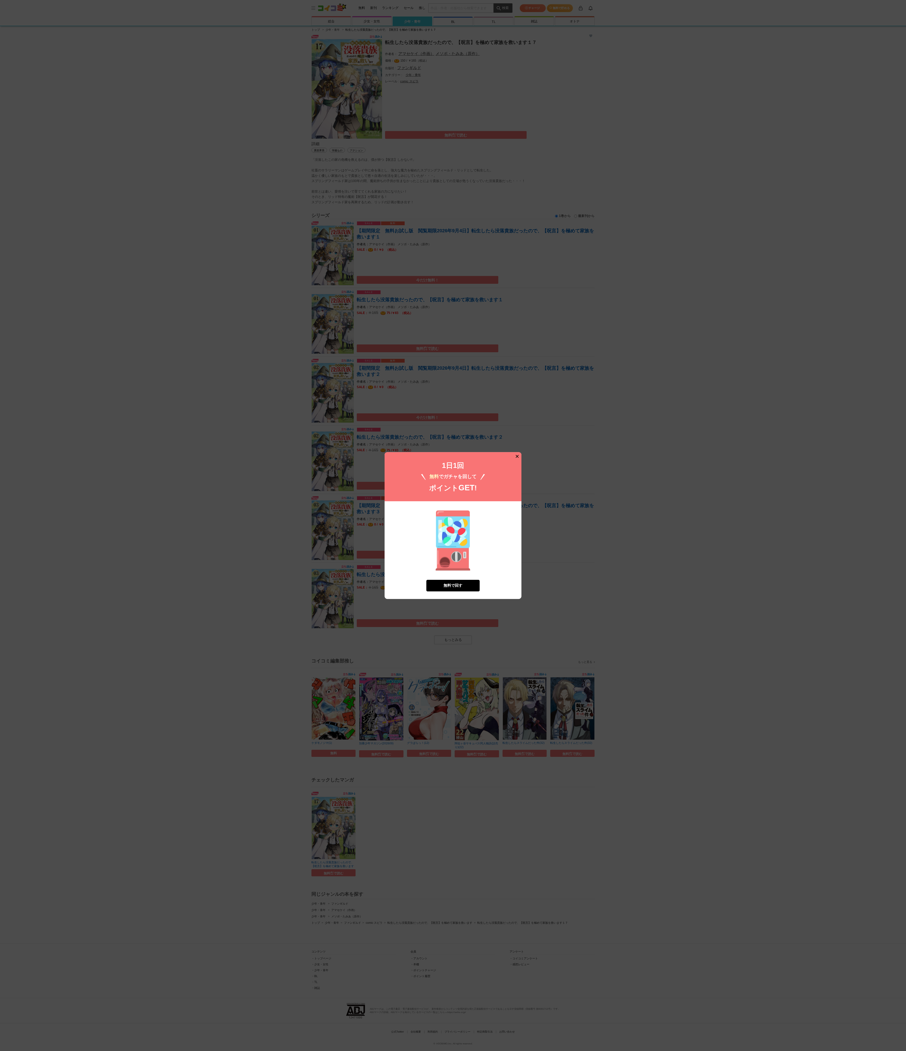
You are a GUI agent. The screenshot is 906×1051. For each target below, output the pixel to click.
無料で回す (453, 585)
